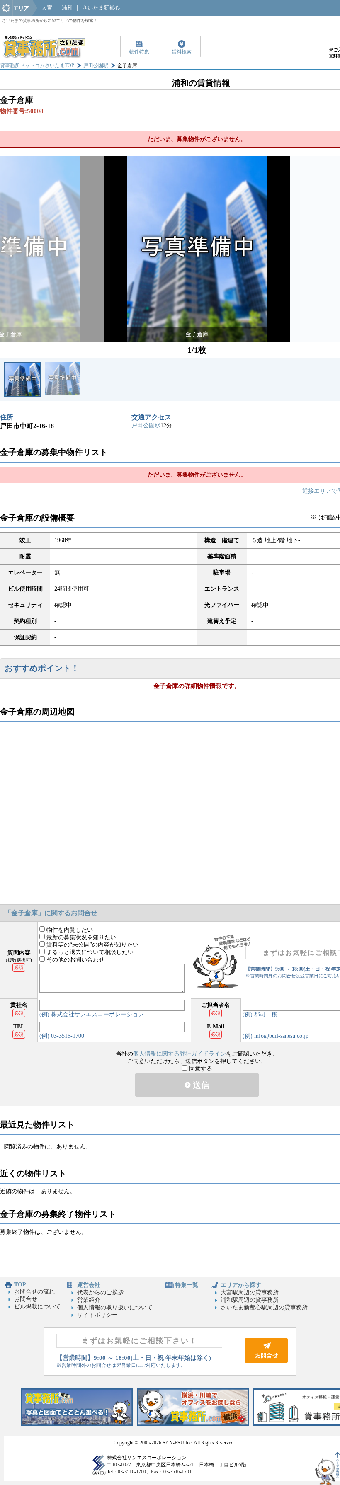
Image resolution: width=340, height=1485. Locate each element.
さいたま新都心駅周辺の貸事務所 (264, 1307)
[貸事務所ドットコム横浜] (193, 1424)
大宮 (46, 8)
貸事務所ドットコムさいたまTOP (37, 65)
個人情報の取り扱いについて (115, 1307)
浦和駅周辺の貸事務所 (250, 1300)
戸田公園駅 (95, 65)
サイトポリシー (97, 1315)
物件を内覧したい (69, 930)
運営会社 (88, 1285)
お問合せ (25, 1299)
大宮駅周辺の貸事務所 (250, 1292)
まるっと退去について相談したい (89, 952)
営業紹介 (88, 1300)
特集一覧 (186, 1285)
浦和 (67, 8)
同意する (199, 1069)
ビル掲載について (37, 1306)
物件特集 (139, 52)
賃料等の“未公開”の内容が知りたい (91, 945)
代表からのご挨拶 (100, 1292)
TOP (20, 1285)
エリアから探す (241, 1285)
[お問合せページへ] (266, 1361)
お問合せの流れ (34, 1292)
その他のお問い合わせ (74, 960)
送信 (200, 1085)
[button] (10, 249)
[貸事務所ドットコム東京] (77, 1424)
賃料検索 (182, 52)
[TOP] (43, 56)
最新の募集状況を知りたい (80, 937)
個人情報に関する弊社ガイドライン (179, 1054)
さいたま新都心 (101, 8)
